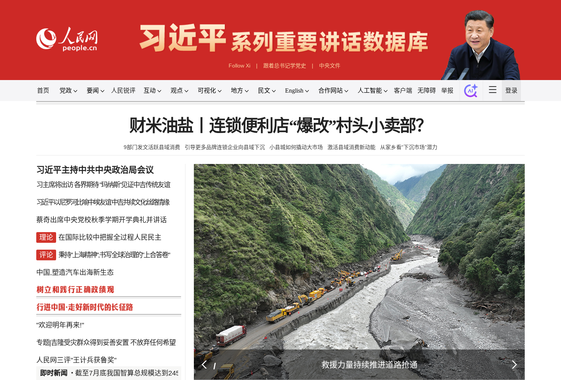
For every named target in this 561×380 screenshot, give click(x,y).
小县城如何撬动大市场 (298, 163)
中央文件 (336, 73)
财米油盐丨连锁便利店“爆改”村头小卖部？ (280, 140)
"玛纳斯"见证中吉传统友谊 (118, 205)
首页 (16, 100)
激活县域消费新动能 (361, 163)
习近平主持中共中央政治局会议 (75, 189)
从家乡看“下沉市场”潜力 (426, 163)
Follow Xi (234, 73)
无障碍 (446, 100)
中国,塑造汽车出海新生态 (51, 303)
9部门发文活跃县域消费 (134, 163)
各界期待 (64, 205)
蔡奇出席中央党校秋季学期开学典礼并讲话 (80, 245)
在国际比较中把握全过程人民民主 (90, 264)
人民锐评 (106, 100)
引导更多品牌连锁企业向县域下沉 (217, 163)
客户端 (419, 100)
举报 (469, 100)
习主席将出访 (28, 205)
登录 (541, 100)
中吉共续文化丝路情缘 (124, 225)
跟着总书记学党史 (285, 73)
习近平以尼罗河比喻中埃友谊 (49, 225)
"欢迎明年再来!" (35, 362)
